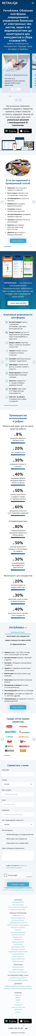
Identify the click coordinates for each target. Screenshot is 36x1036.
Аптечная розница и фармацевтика (18, 925)
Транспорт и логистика (18, 949)
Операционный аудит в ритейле (18, 980)
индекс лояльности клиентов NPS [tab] (18, 640)
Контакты (18, 1012)
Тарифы (18, 1000)
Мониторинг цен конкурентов (16, 839)
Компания (5, 810)
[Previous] (16, 100)
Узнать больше (18, 241)
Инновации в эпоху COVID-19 (18, 978)
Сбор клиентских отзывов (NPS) (17, 843)
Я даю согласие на (16, 867)
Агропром (18, 930)
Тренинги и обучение (18, 1007)
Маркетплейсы (18, 937)
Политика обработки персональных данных (18, 986)
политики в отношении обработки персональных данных (18, 890)
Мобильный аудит (18, 905)
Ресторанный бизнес (18, 920)
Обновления (18, 1009)
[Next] (20, 100)
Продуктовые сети (18, 915)
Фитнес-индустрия (18, 956)
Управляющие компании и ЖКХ (18, 951)
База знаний (18, 1005)
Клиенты (18, 997)
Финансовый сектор (18, 942)
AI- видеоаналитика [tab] (18, 644)
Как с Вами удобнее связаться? (13, 820)
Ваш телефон (6, 790)
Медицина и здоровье (17, 75)
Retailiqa (10, 3)
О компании (18, 995)
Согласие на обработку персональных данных (18, 988)
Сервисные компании (18, 935)
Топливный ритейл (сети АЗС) (18, 923)
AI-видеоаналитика (18, 902)
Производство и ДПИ (18, 947)
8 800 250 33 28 (16, 1028)
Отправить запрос (18, 884)
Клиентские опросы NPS (18, 909)
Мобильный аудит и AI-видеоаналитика (19, 834)
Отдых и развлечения (18, 959)
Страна (4, 780)
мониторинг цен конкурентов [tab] (18, 636)
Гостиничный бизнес (18, 954)
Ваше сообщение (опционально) (13, 848)
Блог (18, 1002)
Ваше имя (5, 770)
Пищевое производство (18, 932)
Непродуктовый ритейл (18, 918)
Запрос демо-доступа (18, 303)
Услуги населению (18, 961)
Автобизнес (18, 939)
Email (4, 800)
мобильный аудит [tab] (18, 632)
